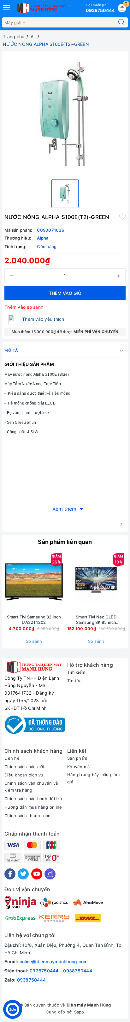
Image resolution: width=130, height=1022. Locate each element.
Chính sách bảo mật (24, 766)
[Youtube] (36, 873)
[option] (65, 114)
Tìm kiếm (76, 672)
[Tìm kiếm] (121, 22)
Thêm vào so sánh (23, 307)
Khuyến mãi (79, 766)
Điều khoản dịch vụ (24, 774)
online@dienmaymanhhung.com (54, 961)
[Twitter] (23, 873)
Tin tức (74, 680)
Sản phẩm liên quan (65, 541)
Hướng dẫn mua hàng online (33, 807)
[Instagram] (50, 873)
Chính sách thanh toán (27, 815)
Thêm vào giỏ (65, 293)
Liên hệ (12, 758)
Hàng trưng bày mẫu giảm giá (93, 778)
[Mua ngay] (66, 581)
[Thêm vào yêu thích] (122, 216)
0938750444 (44, 970)
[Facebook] (9, 873)
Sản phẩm (77, 758)
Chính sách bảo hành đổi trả (33, 798)
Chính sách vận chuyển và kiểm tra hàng (31, 787)
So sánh (34, 641)
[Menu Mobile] (6, 6)
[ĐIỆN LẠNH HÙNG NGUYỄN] (41, 8)
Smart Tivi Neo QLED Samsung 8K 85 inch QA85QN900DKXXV (96, 619)
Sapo (79, 1011)
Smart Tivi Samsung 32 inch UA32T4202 (34, 619)
